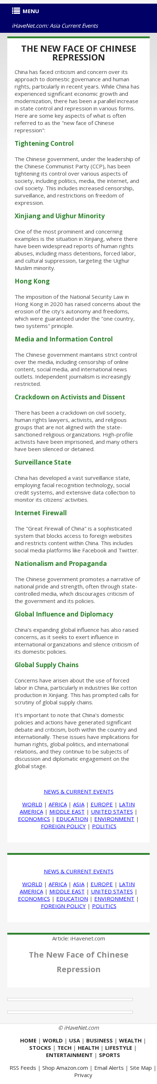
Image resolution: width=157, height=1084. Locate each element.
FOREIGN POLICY (63, 826)
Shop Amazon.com (65, 1067)
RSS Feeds (22, 1067)
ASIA (78, 804)
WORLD (32, 804)
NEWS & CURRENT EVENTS (79, 791)
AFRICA (58, 804)
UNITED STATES (112, 811)
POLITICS (104, 826)
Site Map (141, 1067)
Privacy (83, 1075)
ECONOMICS (34, 818)
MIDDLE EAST (67, 811)
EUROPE (102, 804)
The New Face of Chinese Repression (78, 52)
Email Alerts (109, 1067)
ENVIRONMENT (114, 818)
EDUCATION (72, 818)
